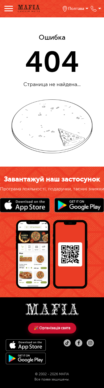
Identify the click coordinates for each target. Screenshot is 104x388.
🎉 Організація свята (52, 328)
